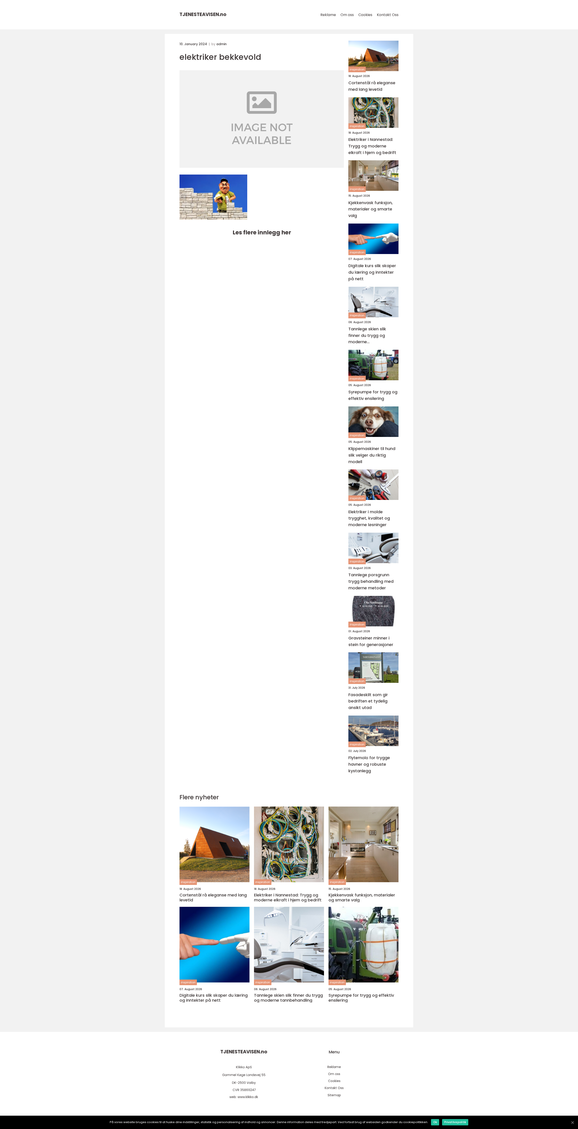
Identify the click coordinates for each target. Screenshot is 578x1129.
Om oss (347, 14)
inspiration (357, 69)
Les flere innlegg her (262, 232)
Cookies (365, 14)
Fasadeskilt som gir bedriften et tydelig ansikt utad (368, 701)
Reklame (328, 14)
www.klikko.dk (248, 1097)
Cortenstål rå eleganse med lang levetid (371, 86)
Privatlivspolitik (455, 1122)
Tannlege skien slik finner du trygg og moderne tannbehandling (367, 335)
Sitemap (334, 1095)
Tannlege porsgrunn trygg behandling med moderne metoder (371, 581)
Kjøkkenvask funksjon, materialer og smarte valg (370, 209)
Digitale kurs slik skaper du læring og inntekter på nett (372, 272)
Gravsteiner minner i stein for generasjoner (370, 641)
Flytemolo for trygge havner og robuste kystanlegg (369, 764)
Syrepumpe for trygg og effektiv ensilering (372, 395)
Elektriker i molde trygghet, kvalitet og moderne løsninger (369, 518)
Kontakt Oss (388, 14)
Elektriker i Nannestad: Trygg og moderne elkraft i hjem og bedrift (372, 146)
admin (221, 44)
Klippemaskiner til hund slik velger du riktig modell (371, 455)
